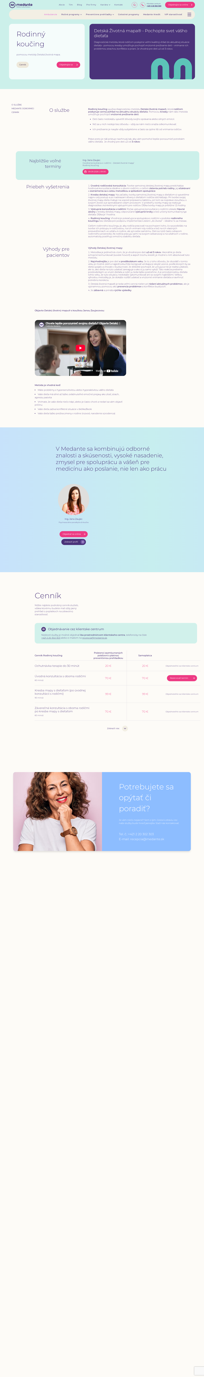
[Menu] (189, 14)
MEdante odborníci (23, 108)
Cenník (22, 64)
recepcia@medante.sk (94, 638)
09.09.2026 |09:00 (97, 171)
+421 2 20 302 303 (50, 638)
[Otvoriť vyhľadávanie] (134, 5)
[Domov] (21, 5)
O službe (17, 104)
